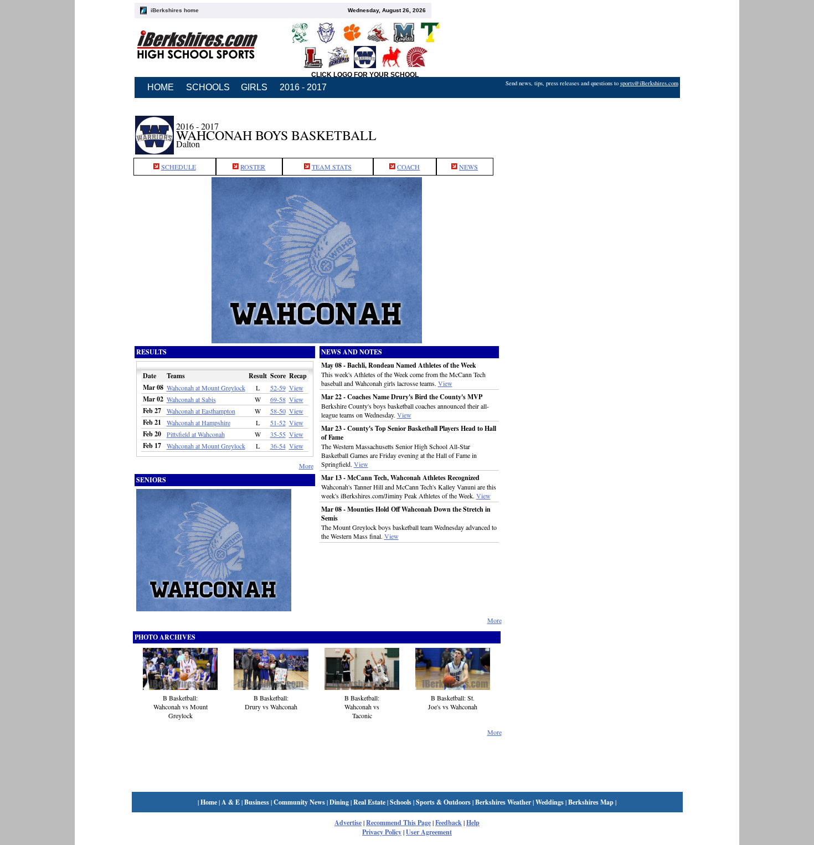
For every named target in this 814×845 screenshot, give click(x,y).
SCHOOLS (208, 87)
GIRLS (254, 87)
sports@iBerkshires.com (649, 83)
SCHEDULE (178, 166)
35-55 (278, 434)
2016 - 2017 (303, 87)
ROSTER (252, 166)
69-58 (278, 399)
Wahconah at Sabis (191, 399)
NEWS (468, 166)
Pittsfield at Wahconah (196, 434)
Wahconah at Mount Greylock (206, 387)
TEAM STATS (332, 166)
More (306, 465)
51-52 (278, 422)
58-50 (278, 410)
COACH (408, 166)
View (296, 387)
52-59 (278, 387)
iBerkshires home (175, 10)
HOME (160, 87)
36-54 (278, 445)
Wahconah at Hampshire (198, 422)
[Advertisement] (592, 129)
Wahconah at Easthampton (201, 410)
